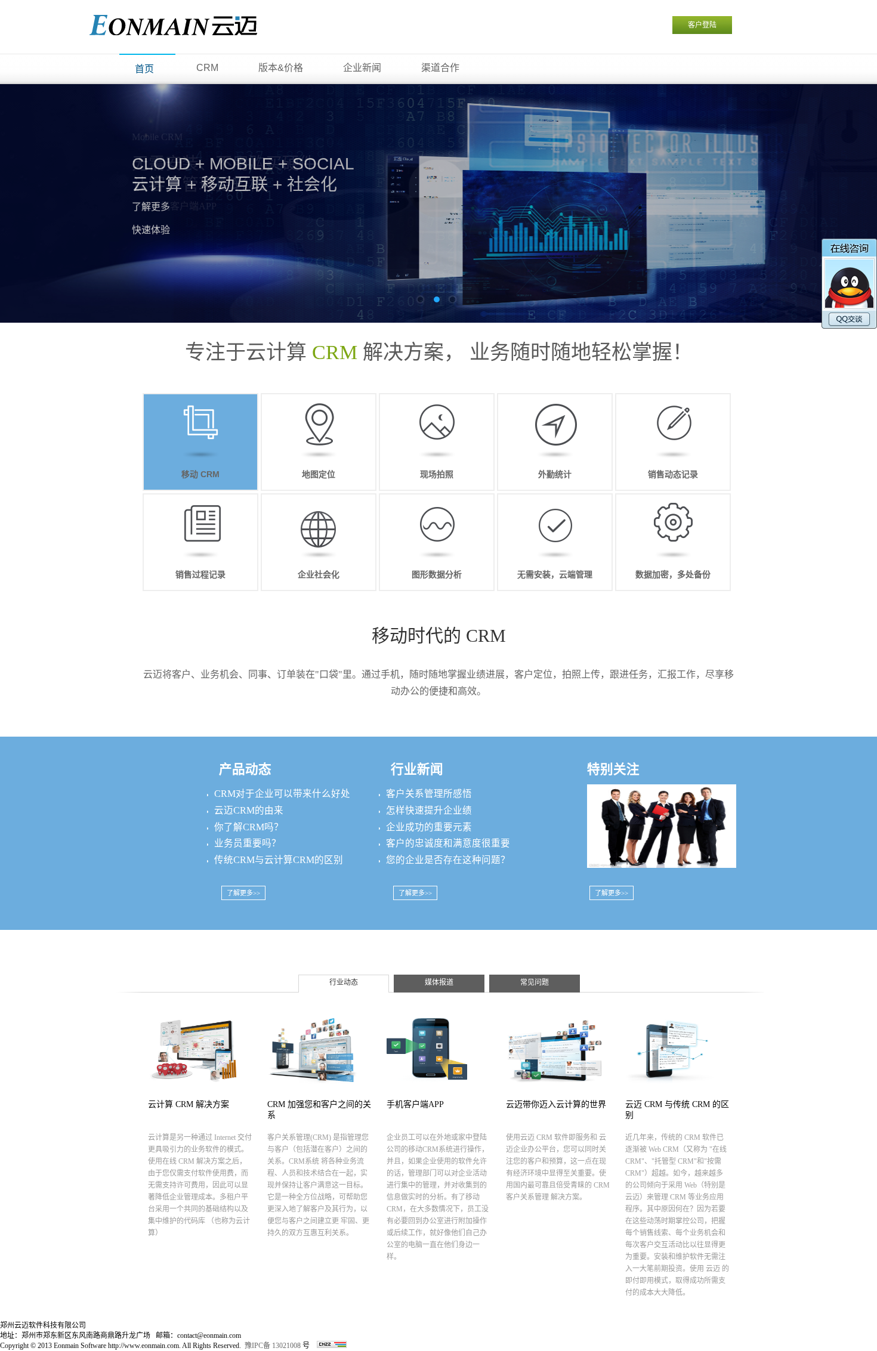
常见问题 (534, 982)
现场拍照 (436, 474)
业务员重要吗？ (247, 843)
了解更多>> (243, 892)
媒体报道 (439, 982)
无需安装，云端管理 (554, 574)
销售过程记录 (200, 574)
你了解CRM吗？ (248, 827)
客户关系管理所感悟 (429, 794)
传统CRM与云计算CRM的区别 (278, 860)
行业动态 (343, 982)
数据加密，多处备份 (673, 574)
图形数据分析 (437, 574)
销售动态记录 (673, 474)
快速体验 (151, 230)
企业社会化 (318, 574)
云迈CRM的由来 (248, 810)
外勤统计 (555, 474)
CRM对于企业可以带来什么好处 (282, 794)
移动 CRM (200, 474)
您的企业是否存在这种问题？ (448, 860)
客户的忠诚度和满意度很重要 (448, 843)
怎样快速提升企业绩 (429, 810)
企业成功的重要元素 (429, 827)
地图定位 (318, 474)
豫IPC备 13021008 (273, 1345)
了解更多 (151, 207)
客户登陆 (702, 25)
